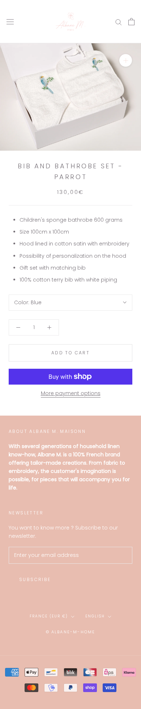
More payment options (71, 393)
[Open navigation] (10, 22)
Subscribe (35, 579)
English (95, 616)
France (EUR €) (49, 616)
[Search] (118, 22)
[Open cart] (131, 21)
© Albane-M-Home (70, 632)
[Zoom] (125, 60)
